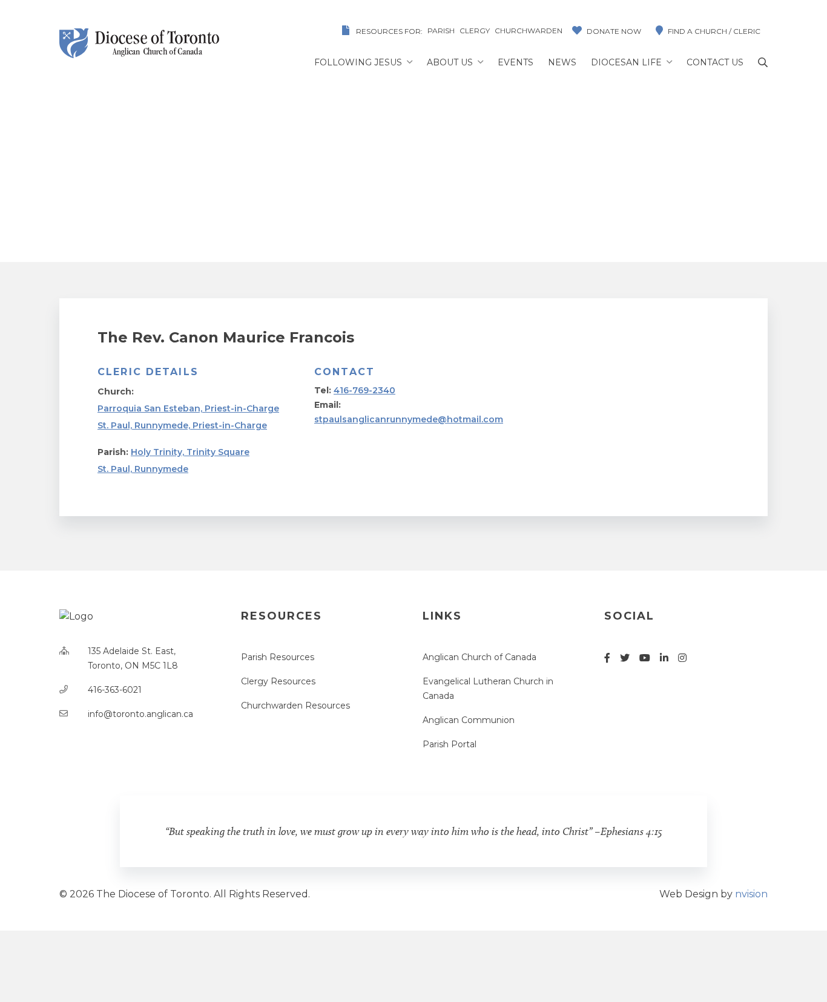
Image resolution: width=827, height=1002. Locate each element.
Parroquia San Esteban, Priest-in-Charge (188, 408)
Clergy (475, 30)
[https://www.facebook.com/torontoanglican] (607, 658)
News (562, 62)
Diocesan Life (626, 62)
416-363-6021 (115, 689)
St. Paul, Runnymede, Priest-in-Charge (182, 425)
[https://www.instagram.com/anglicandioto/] (682, 658)
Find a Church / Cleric (714, 31)
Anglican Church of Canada (479, 657)
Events (515, 62)
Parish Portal (449, 744)
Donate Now (614, 31)
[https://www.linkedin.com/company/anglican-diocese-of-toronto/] (664, 658)
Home (240, 188)
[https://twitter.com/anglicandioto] (625, 658)
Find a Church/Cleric (330, 188)
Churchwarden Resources (295, 705)
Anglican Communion (469, 720)
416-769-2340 (364, 390)
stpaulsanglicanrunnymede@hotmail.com (408, 419)
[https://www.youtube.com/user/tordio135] (644, 658)
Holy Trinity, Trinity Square (190, 452)
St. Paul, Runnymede (142, 468)
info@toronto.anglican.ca (140, 714)
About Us (450, 62)
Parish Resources (277, 657)
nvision (751, 894)
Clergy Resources (278, 681)
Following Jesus (358, 62)
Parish (441, 30)
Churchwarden (528, 30)
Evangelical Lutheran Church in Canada (488, 688)
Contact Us (715, 62)
